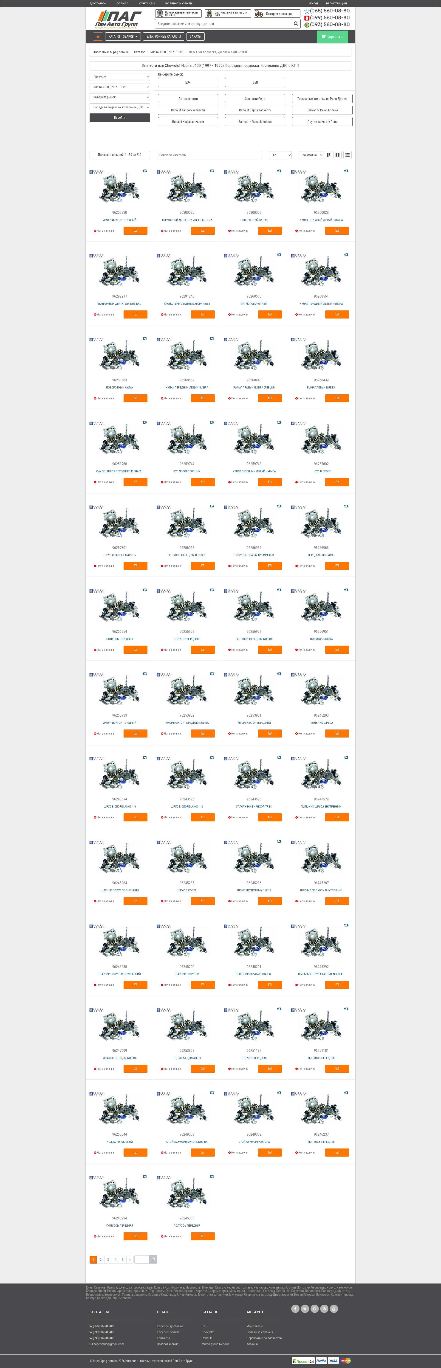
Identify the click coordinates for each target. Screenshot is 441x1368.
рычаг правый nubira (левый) (254, 387)
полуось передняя (119, 639)
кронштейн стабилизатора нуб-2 (187, 303)
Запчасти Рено (255, 99)
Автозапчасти (188, 99)
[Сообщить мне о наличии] (135, 231)
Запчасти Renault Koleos (255, 122)
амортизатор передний (119, 220)
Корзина (252, 1344)
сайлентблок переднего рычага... (119, 471)
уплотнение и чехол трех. (254, 806)
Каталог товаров (121, 36)
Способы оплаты (168, 1332)
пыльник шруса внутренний (321, 806)
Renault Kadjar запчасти (188, 122)
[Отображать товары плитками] (338, 155)
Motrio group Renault (215, 1344)
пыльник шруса (321, 722)
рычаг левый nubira (321, 387)
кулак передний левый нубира (321, 220)
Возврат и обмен (178, 3)
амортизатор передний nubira (187, 722)
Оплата (122, 3)
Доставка (98, 3)
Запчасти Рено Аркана (322, 110)
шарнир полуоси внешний (120, 890)
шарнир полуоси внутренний (321, 890)
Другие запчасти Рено (322, 122)
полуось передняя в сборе (187, 555)
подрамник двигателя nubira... (119, 303)
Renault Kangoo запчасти (188, 110)
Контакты (147, 3)
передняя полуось (321, 555)
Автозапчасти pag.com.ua (111, 52)
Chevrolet (208, 1332)
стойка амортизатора (254, 1141)
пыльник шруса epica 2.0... (254, 974)
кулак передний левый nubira (187, 387)
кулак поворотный (254, 303)
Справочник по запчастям (264, 1338)
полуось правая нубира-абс (254, 555)
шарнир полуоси (187, 974)
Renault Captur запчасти (255, 110)
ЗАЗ (204, 1326)
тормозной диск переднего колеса (187, 220)
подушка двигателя (187, 1058)
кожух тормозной (120, 1141)
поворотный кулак (254, 220)
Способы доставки (170, 1326)
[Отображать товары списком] (347, 155)
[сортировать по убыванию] (328, 155)
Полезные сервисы (259, 1332)
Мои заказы (254, 1326)
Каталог (139, 52)
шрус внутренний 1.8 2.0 (254, 890)
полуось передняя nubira (254, 639)
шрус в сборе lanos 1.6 (120, 555)
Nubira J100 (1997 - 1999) (167, 52)
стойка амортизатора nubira (186, 1141)
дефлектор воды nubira (119, 1058)
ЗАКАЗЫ (195, 36)
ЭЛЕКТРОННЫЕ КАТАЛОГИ (164, 36)
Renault (207, 1338)
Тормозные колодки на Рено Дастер (322, 99)
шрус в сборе (321, 471)
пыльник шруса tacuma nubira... (321, 974)
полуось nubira (321, 639)
